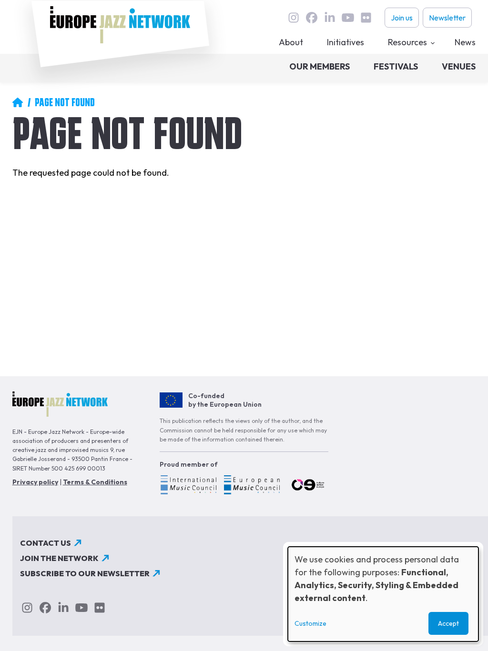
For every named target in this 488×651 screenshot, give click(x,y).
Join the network (59, 558)
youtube (348, 17)
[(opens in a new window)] (188, 486)
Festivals (396, 66)
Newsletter (447, 17)
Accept (448, 623)
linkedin (330, 17)
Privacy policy (35, 482)
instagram (293, 17)
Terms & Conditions (95, 482)
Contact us (45, 543)
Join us (402, 17)
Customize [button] (310, 623)
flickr (366, 17)
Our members (319, 66)
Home (17, 102)
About (291, 42)
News (465, 42)
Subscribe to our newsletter (85, 573)
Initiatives (345, 42)
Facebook (312, 17)
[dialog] (383, 594)
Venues (459, 66)
